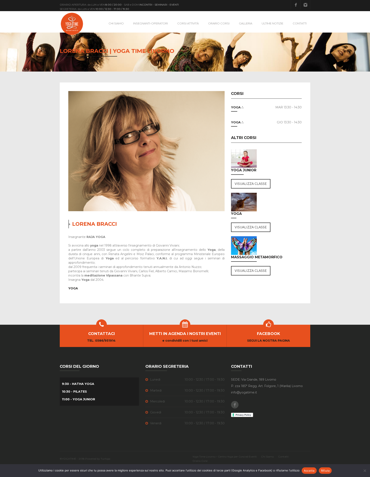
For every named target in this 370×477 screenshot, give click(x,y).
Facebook (295, 4)
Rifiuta (325, 470)
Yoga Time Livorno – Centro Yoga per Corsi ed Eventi (224, 456)
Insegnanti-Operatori (150, 23)
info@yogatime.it (244, 392)
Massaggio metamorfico (256, 257)
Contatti (300, 23)
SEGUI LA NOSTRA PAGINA (268, 340)
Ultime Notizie (272, 23)
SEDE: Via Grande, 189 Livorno (253, 379)
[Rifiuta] (365, 470)
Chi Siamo (116, 23)
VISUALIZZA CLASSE (251, 184)
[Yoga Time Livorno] (72, 23)
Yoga (236, 214)
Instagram (305, 4)
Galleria (245, 23)
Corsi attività (188, 23)
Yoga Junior (243, 170)
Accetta (309, 470)
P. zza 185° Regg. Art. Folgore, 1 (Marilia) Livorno (267, 386)
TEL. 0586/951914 (101, 340)
